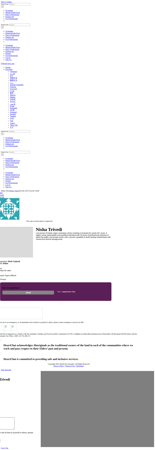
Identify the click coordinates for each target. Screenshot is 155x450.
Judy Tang (14, 191)
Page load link (6, 370)
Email (28, 292)
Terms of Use (70, 366)
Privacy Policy (59, 366)
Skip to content (6, 2)
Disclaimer (80, 366)
